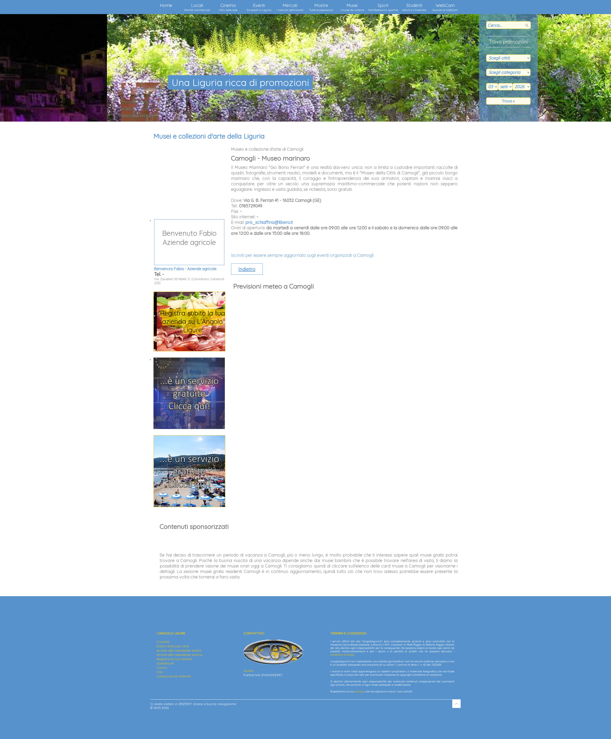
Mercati (290, 7)
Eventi (259, 7)
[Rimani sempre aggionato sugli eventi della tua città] (189, 428)
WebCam (445, 7)
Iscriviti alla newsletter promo (180, 655)
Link (160, 672)
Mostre (321, 7)
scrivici (248, 671)
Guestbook (165, 663)
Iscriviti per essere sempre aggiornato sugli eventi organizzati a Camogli (302, 255)
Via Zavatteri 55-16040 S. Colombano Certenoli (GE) (189, 257)
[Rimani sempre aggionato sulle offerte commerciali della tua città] (189, 506)
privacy (359, 691)
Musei (352, 7)
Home (166, 5)
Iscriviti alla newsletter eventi (179, 650)
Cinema (227, 7)
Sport (383, 7)
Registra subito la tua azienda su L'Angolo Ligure (189, 321)
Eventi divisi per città (173, 646)
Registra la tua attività (174, 659)
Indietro (246, 269)
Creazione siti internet (174, 676)
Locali (197, 7)
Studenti (414, 7)
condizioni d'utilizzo (342, 654)
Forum (162, 667)
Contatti (163, 642)
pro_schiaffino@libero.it (269, 222)
